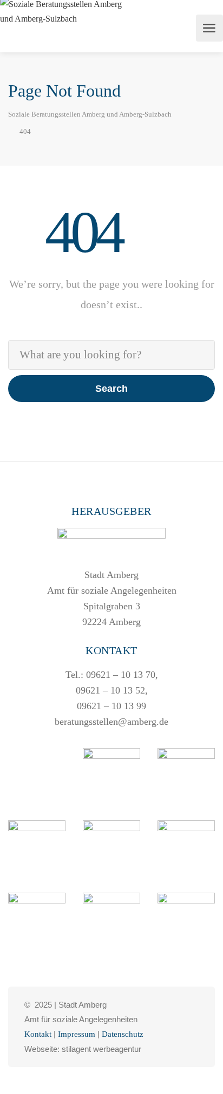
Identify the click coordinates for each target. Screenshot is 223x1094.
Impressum (76, 1034)
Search (111, 388)
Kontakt (37, 1034)
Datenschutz (122, 1034)
